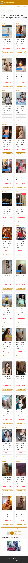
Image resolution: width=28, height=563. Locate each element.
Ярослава (18, 90)
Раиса (3, 360)
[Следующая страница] (19, 533)
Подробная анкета (7, 52)
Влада (17, 259)
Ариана (4, 393)
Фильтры (3, 6)
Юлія (17, 124)
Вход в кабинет (8, 560)
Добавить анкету (11, 558)
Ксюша (4, 191)
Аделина (4, 427)
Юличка (17, 23)
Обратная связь (20, 560)
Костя (3, 292)
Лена (3, 90)
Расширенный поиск (21, 7)
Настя (17, 191)
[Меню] (26, 2)
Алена (17, 225)
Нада (17, 326)
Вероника (4, 495)
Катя (3, 326)
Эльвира (18, 393)
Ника (17, 427)
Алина (17, 292)
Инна (3, 56)
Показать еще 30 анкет (15, 528)
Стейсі (3, 23)
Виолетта (4, 124)
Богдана (4, 259)
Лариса (17, 495)
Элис (3, 225)
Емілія (3, 158)
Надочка (18, 461)
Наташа (4, 461)
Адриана (18, 56)
